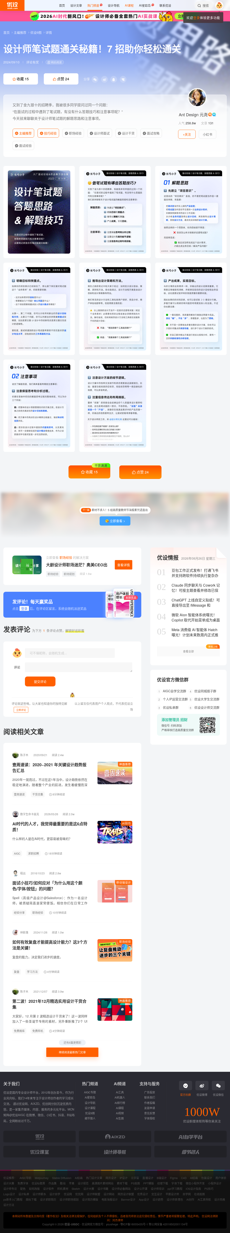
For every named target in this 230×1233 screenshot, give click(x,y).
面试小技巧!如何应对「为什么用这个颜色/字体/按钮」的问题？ (47, 886)
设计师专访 (10, 1189)
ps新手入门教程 (12, 1199)
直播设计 (147, 1178)
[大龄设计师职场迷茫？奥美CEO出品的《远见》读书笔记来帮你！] (27, 565)
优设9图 (36, 32)
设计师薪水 (39, 1194)
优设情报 (168, 557)
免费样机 (37, 1031)
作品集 (53, 1183)
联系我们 (149, 1097)
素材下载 (122, 1183)
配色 (23, 1189)
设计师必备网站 (121, 1189)
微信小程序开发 (195, 1183)
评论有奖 (32, 62)
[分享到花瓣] (123, 79)
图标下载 (31, 1199)
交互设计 (156, 1194)
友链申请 (149, 1108)
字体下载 (176, 1183)
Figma (174, 1178)
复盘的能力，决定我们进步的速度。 (37, 957)
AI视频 (120, 1113)
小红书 (207, 134)
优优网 (79, 1194)
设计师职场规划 (69, 1199)
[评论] (78, 667)
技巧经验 (50, 133)
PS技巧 (208, 1189)
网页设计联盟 (126, 1194)
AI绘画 (79, 1178)
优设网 (68, 1194)
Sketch (76, 1189)
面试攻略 (152, 133)
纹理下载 (162, 1183)
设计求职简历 (48, 1199)
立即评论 (21, 710)
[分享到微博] (104, 79)
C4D (184, 1178)
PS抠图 (135, 1183)
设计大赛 (8, 1183)
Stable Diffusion (61, 1178)
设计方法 (8, 1205)
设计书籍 (102, 1189)
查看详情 (123, 565)
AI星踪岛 (90, 1097)
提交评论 (40, 681)
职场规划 (69, 574)
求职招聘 (33, 853)
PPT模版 (148, 1183)
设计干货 (128, 133)
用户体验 (220, 1178)
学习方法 (32, 972)
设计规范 (83, 1183)
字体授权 (149, 1118)
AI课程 (120, 1108)
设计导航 (90, 1103)
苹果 (71, 1183)
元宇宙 (135, 1178)
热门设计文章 (94, 1178)
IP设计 (124, 1178)
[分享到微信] (95, 79)
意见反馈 (149, 1113)
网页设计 (111, 1178)
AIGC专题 (90, 1092)
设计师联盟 (93, 1194)
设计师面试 (101, 133)
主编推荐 (20, 32)
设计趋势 (158, 1199)
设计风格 (219, 1199)
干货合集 (37, 794)
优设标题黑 (38, 1183)
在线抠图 (199, 1194)
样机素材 (62, 1189)
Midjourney (42, 1178)
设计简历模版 (90, 1199)
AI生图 (120, 1118)
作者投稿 (149, 1103)
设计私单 (23, 1194)
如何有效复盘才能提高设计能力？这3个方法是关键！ (49, 945)
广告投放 (149, 1092)
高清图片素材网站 (102, 1183)
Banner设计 (128, 1199)
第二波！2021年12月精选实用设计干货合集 (49, 1004)
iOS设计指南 (193, 1189)
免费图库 (19, 1031)
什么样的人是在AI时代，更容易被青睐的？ (42, 838)
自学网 (187, 1194)
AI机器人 (120, 1097)
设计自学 (54, 1194)
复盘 (16, 972)
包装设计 (206, 1178)
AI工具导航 (204, 1199)
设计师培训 (157, 1189)
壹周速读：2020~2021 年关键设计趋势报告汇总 (49, 767)
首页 (7, 32)
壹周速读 (19, 794)
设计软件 (48, 1189)
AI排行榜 (120, 1103)
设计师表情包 (175, 1199)
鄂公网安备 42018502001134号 (168, 1224)
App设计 (144, 1199)
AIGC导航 (25, 1178)
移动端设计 (123, 882)
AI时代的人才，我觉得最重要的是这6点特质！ (49, 827)
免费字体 (23, 1183)
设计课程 (90, 1108)
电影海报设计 (110, 1199)
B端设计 (162, 1178)
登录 (196, 17)
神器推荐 (125, 764)
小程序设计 (214, 1183)
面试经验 (25, 145)
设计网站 (109, 1194)
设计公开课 (140, 1189)
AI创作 (126, 823)
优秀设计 (142, 1194)
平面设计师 (172, 1194)
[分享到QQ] (113, 79)
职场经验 (75, 133)
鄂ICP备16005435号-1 (134, 1224)
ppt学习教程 (175, 1189)
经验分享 (19, 912)
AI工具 (120, 1092)
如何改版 (34, 1189)
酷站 (62, 1183)
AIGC (17, 853)
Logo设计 (9, 1194)
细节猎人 (90, 1118)
